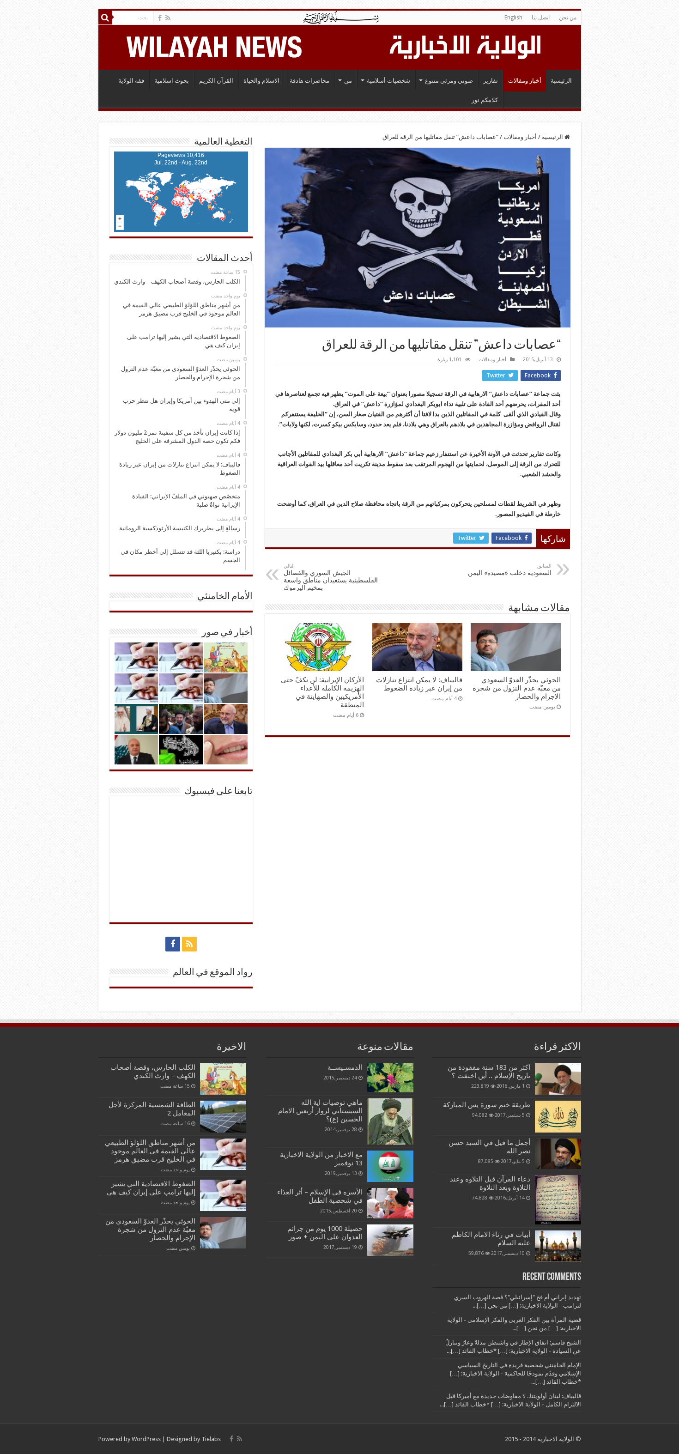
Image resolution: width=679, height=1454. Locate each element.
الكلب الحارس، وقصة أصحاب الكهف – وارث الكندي (152, 1071)
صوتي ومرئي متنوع (449, 80)
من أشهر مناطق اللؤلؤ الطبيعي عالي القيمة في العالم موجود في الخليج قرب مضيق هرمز (150, 1151)
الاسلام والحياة (261, 80)
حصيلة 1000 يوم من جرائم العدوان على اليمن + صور (325, 1232)
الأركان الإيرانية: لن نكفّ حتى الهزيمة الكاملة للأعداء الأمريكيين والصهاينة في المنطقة (322, 692)
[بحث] (105, 17)
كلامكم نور (485, 100)
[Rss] (167, 18)
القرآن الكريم (216, 80)
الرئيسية (561, 80)
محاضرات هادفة (309, 80)
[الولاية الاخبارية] (466, 46)
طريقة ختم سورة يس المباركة (486, 1105)
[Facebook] (160, 18)
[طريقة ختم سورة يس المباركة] (558, 1116)
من (348, 80)
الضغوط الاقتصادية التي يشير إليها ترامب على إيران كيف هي (151, 1188)
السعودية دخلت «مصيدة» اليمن (510, 569)
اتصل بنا (541, 17)
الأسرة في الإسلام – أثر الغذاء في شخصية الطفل (320, 1196)
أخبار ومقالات (524, 80)
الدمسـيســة (345, 1067)
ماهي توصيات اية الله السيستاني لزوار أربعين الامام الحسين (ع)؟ (320, 1110)
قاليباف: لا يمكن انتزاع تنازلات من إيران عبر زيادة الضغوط (419, 684)
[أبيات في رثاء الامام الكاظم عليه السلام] (558, 1246)
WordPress (146, 1439)
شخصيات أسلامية (388, 80)
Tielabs (211, 1439)
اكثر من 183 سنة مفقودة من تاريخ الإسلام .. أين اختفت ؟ (489, 1071)
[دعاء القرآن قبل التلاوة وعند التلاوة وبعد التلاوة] (558, 1199)
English (513, 17)
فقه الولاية (131, 80)
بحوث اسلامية (171, 80)
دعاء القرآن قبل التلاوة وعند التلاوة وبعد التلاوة (490, 1183)
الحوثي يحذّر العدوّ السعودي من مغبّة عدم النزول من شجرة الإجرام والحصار (517, 688)
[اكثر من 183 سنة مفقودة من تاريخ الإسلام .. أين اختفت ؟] (558, 1079)
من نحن (567, 17)
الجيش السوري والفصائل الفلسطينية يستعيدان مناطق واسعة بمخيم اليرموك (331, 577)
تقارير (490, 80)
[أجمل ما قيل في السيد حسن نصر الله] (558, 1154)
